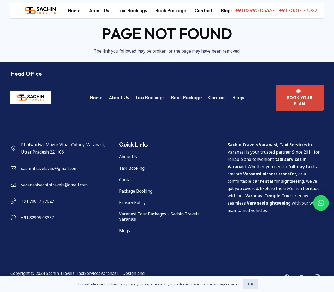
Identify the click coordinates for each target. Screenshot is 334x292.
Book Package (186, 97)
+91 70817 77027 (37, 201)
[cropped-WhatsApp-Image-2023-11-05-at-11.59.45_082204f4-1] (40, 10)
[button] (321, 203)
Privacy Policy (132, 202)
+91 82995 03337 (37, 217)
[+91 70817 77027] (15, 201)
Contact (217, 97)
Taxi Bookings (150, 97)
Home (96, 97)
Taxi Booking (132, 168)
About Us (119, 97)
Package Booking (135, 191)
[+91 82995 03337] (15, 217)
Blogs (238, 97)
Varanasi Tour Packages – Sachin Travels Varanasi (159, 216)
